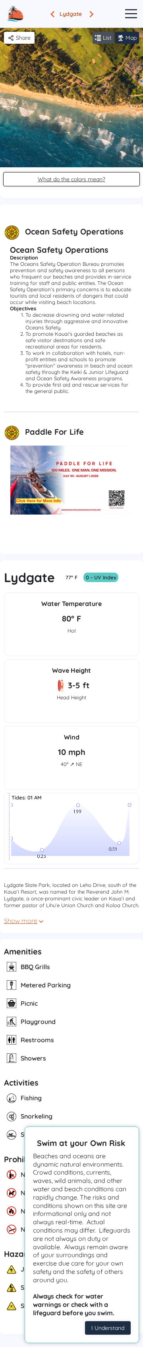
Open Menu (131, 14)
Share (23, 37)
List (107, 37)
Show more (20, 921)
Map (131, 37)
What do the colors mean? (71, 179)
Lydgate (71, 13)
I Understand (107, 1328)
